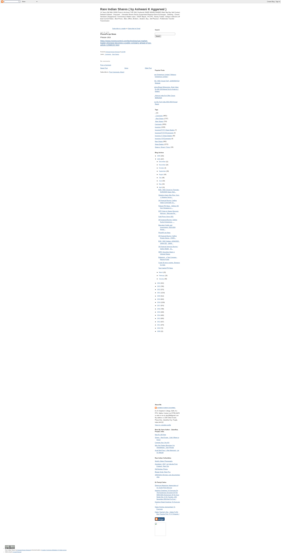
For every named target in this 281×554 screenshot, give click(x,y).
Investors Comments (164, 133)
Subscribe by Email (134, 28)
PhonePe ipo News (164, 233)
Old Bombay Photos (161, 469)
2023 (159, 286)
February (162, 275)
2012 (159, 322)
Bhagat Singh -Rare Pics (163, 472)
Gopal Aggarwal (17, 552)
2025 (159, 159)
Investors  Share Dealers (165, 130)
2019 (159, 299)
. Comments (107, 54)
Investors (158, 127)
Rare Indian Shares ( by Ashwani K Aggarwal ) (133, 9)
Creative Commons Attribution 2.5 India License (54, 550)
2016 (159, 309)
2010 (159, 328)
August (161, 174)
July (160, 178)
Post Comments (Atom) (116, 72)
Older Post (148, 68)
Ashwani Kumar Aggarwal (166, 407)
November (162, 165)
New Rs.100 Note (160, 435)
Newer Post (104, 68)
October (161, 168)
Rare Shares (159, 141)
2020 (159, 296)
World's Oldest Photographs (164, 461)
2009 (159, 331)
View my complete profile (163, 425)
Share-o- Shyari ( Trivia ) (162, 147)
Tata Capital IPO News (165, 268)
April (160, 187)
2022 (159, 289)
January (161, 279)
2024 (159, 283)
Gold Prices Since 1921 (165, 216)
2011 (159, 325)
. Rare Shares (115, 54)
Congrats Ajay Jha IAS (162, 442)
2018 (159, 302)
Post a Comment (105, 65)
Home (126, 68)
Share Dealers (159, 144)
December (162, 161)
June (160, 181)
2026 (159, 156)
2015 (159, 312)
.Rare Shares (159, 121)
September (162, 171)
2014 (159, 315)
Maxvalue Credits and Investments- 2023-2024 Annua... (166, 227)
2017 (159, 305)
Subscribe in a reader (119, 28)
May (160, 184)
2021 (159, 293)
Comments (158, 124)
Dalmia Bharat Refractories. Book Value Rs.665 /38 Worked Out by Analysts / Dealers (166, 89)
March (161, 272)
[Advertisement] (126, 77)
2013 (159, 318)
